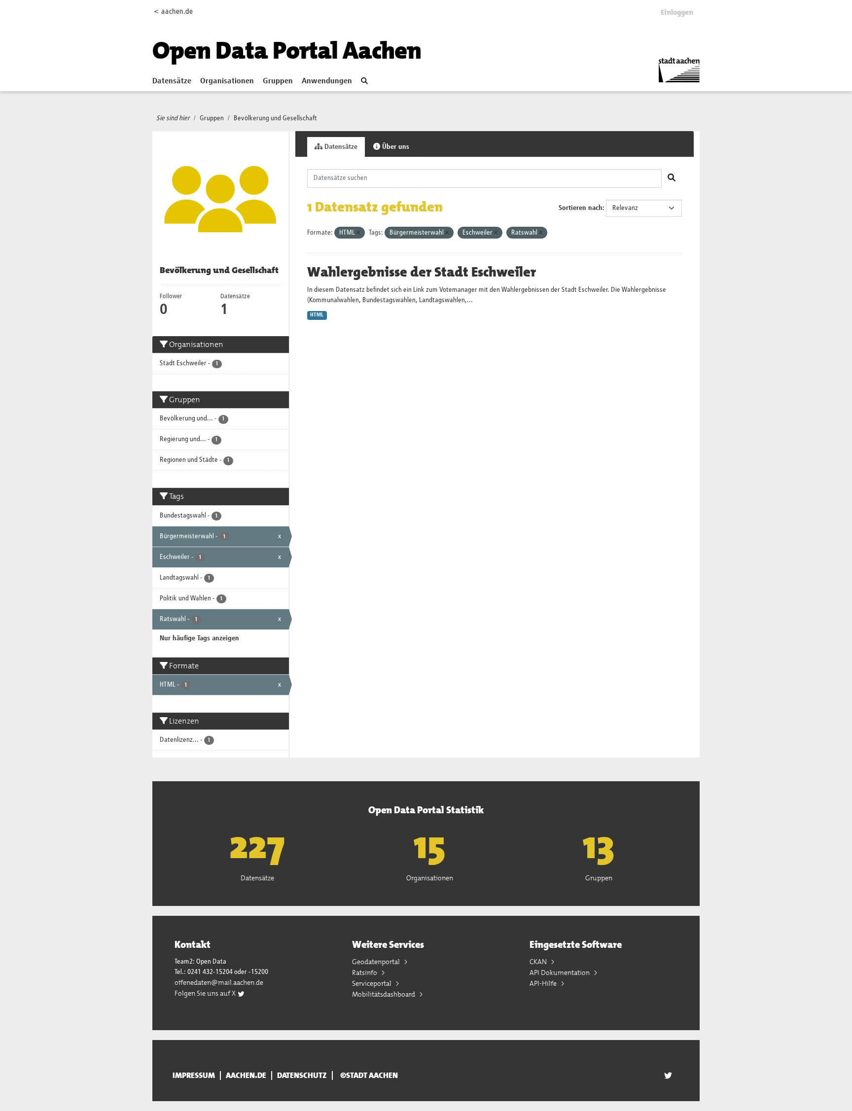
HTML (316, 314)
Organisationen (227, 81)
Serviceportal (372, 983)
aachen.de (246, 1075)
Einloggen (677, 12)
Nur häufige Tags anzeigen (199, 638)
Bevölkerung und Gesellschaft (275, 118)
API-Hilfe (544, 983)
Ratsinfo (365, 972)
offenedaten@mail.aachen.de (219, 982)
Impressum (194, 1075)
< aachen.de (173, 11)
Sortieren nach (581, 208)
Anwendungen (327, 81)
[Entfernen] (358, 233)
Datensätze (171, 81)
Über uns (394, 146)
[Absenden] (671, 178)
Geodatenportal (376, 961)
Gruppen (278, 81)
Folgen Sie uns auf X (206, 993)
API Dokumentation (560, 972)
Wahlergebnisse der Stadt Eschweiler (421, 272)
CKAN (539, 961)
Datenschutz (302, 1075)
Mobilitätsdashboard (384, 994)
